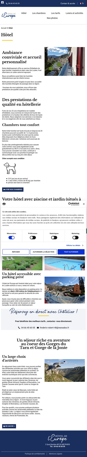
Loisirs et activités (74, 13)
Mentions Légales (55, 454)
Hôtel (23, 13)
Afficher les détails (73, 245)
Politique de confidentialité (35, 454)
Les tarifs (55, 13)
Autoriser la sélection (43, 252)
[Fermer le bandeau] (84, 204)
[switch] (33, 237)
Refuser (16, 252)
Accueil (3, 28)
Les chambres (39, 13)
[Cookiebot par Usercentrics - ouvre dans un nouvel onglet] (70, 204)
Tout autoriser (71, 252)
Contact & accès (68, 3)
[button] (12, 189)
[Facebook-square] (2, 2)
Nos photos (52, 18)
